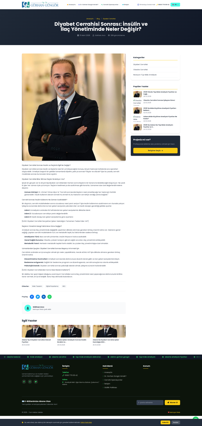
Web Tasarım (37, 286)
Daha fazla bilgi (86, 422)
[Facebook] (24, 382)
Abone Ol (174, 402)
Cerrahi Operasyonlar (110, 5)
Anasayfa (72, 5)
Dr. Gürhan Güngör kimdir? (89, 5)
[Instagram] (30, 382)
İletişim (126, 5)
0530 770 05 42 (163, 5)
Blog (98, 19)
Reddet (175, 422)
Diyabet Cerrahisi (109, 19)
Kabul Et (165, 422)
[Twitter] (36, 382)
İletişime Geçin (154, 150)
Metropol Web (174, 412)
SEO (63, 286)
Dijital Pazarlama (52, 286)
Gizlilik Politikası (110, 387)
